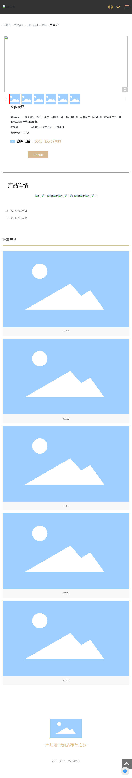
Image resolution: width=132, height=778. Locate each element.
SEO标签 (80, 770)
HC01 (66, 331)
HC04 (66, 593)
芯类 (44, 25)
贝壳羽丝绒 (21, 218)
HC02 (66, 418)
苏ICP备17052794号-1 (66, 761)
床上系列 (33, 25)
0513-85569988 (48, 141)
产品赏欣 (19, 25)
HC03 (66, 505)
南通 (72, 770)
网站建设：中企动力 (58, 770)
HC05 (66, 680)
